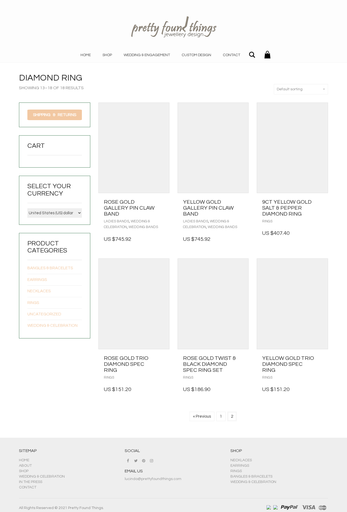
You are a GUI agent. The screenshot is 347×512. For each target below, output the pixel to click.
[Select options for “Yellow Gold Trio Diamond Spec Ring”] (322, 358)
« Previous (202, 416)
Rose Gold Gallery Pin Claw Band (129, 208)
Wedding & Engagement (147, 55)
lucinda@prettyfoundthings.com (153, 479)
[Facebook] (128, 460)
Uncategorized (44, 314)
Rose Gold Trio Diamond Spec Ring (126, 364)
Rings (267, 221)
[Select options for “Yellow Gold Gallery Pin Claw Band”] (243, 202)
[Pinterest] (143, 460)
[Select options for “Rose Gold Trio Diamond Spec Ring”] (164, 358)
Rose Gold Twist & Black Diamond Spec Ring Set (209, 364)
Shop (107, 55)
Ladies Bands (116, 221)
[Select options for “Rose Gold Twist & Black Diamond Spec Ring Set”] (243, 358)
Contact (231, 55)
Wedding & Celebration (52, 326)
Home (86, 55)
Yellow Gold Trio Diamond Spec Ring (288, 364)
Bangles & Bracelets (50, 268)
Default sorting (290, 89)
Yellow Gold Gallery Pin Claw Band (208, 208)
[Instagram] (151, 460)
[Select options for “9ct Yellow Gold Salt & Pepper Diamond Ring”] (322, 202)
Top (334, 499)
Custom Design (196, 55)
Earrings (37, 280)
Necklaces (39, 291)
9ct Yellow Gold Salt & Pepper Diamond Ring (286, 208)
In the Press (30, 482)
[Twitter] (136, 460)
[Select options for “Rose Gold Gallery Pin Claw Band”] (164, 202)
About (25, 466)
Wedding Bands (143, 227)
